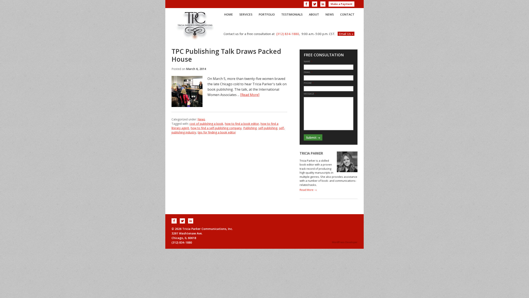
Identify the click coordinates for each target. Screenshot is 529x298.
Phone (309, 83)
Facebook (306, 4)
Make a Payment (341, 4)
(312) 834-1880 (287, 34)
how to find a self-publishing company (216, 128)
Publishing (250, 128)
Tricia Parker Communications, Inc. (195, 25)
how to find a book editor (242, 124)
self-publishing (267, 128)
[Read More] (249, 95)
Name (308, 61)
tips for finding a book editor (217, 132)
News (201, 119)
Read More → (308, 190)
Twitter (314, 4)
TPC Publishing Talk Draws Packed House (226, 55)
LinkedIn (322, 4)
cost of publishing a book (206, 124)
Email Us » (346, 34)
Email (308, 72)
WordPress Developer (344, 242)
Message (310, 93)
